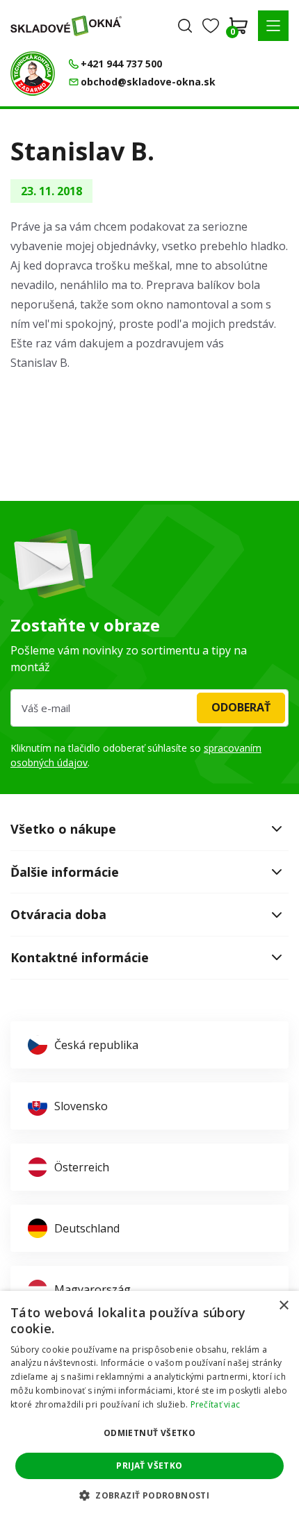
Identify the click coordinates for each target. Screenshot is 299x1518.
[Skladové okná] (66, 25)
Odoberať (240, 707)
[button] (273, 25)
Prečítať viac (216, 1404)
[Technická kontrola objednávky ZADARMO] (32, 73)
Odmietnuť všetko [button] (149, 1433)
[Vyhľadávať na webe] (185, 26)
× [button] (283, 1306)
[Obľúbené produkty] (210, 25)
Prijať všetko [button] (149, 1465)
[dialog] (149, 1404)
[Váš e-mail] (149, 708)
